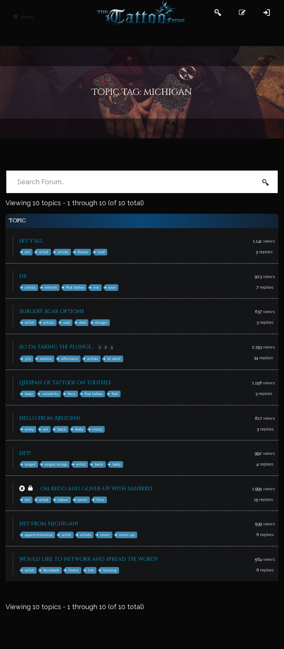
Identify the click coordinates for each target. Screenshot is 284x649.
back (61, 429)
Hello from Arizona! (49, 418)
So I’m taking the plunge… (56, 346)
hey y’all (31, 240)
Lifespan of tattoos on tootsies (65, 382)
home (73, 570)
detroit (51, 287)
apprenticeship (39, 535)
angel (30, 464)
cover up (127, 535)
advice (46, 359)
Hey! (25, 453)
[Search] (265, 182)
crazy (97, 429)
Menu (27, 17)
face (71, 394)
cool (66, 322)
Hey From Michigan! (48, 523)
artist (43, 252)
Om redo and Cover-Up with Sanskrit (96, 488)
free (100, 500)
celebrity (50, 394)
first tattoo (75, 287)
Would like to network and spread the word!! (88, 559)
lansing (109, 570)
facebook (51, 570)
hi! (23, 276)
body (29, 394)
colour (63, 500)
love (112, 287)
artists (63, 252)
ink (96, 287)
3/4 (28, 359)
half (101, 252)
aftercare (69, 359)
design (101, 322)
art (27, 252)
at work (114, 359)
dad (82, 322)
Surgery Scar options (51, 311)
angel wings (56, 464)
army (29, 429)
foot (115, 394)
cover (82, 500)
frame (83, 252)
